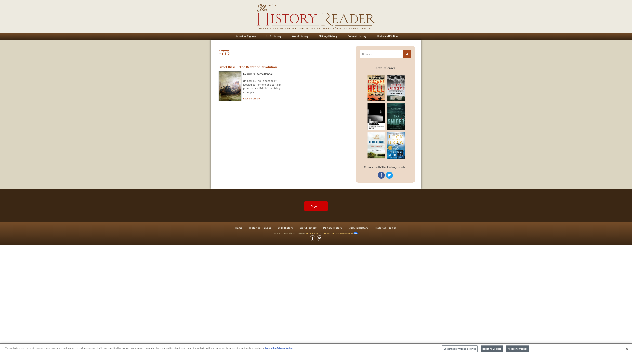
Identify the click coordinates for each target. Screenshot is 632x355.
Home (238, 227)
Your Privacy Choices (345, 233)
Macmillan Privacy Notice (279, 348)
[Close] (626, 349)
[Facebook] (381, 175)
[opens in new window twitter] (319, 238)
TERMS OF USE (328, 233)
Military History (328, 36)
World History (300, 36)
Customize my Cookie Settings (460, 348)
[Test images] (230, 86)
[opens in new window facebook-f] (312, 238)
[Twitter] (389, 175)
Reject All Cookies (491, 348)
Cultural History (357, 36)
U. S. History (274, 36)
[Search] (407, 54)
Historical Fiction (387, 36)
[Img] (372, 88)
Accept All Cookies (517, 348)
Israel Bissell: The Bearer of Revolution (248, 67)
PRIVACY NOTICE (313, 233)
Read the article (251, 98)
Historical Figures (245, 36)
